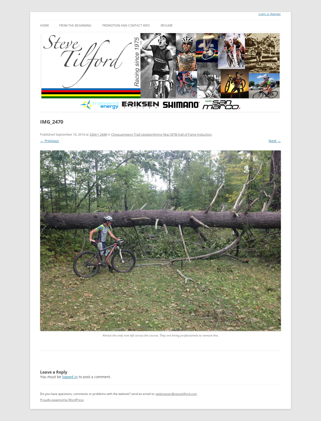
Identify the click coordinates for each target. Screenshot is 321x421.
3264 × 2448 (98, 134)
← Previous (49, 140)
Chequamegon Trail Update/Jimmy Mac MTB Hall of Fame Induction (161, 134)
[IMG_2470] (160, 240)
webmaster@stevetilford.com (176, 394)
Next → (275, 140)
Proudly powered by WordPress (62, 400)
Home (44, 25)
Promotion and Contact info (126, 25)
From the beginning (75, 25)
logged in (70, 376)
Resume (167, 25)
